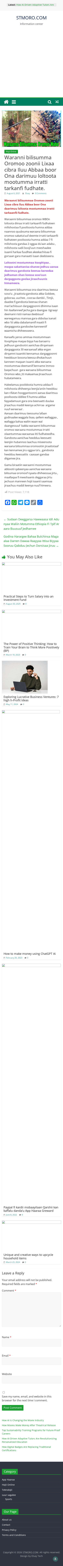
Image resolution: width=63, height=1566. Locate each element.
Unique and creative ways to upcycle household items (28, 1256)
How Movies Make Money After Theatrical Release (29, 1425)
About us (7, 1519)
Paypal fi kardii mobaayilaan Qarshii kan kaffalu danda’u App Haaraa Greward (31, 1209)
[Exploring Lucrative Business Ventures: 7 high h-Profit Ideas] (25, 662)
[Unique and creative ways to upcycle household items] (31, 1222)
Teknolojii (7, 1489)
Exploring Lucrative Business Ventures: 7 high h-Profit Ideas (31, 698)
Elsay (27, 193)
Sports (8, 1499)
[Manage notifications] (55, 1559)
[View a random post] (57, 102)
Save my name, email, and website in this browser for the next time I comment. (27, 1398)
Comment (9, 1290)
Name (6, 1337)
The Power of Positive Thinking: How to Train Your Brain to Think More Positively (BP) (31, 647)
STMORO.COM (31, 18)
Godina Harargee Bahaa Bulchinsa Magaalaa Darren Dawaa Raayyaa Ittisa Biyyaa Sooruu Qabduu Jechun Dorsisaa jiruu (31, 541)
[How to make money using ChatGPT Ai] (31, 712)
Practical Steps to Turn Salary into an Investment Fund (28, 598)
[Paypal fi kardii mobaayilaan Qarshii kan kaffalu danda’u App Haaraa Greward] (31, 965)
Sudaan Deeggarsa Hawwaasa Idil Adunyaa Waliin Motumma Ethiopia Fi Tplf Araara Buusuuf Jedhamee (31, 523)
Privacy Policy (9, 1529)
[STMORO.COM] (6, 102)
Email (6, 1355)
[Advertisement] (31, 64)
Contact (6, 1524)
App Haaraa (8, 1479)
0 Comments (41, 193)
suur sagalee (9, 1494)
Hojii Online (11, 151)
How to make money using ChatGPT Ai (30, 954)
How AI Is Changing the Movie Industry (23, 1420)
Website (7, 1374)
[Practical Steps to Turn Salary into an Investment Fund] (31, 564)
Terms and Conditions (14, 1535)
